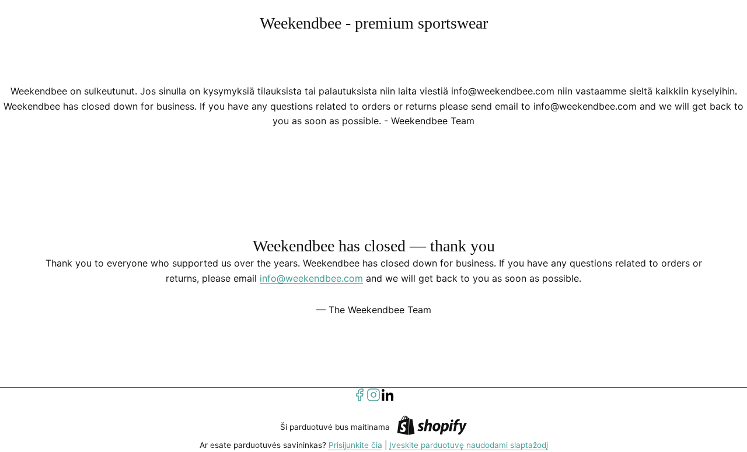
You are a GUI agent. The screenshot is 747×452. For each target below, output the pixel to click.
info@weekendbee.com (311, 278)
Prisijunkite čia (355, 445)
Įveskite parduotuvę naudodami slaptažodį (468, 445)
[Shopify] (432, 427)
